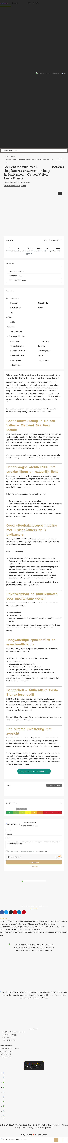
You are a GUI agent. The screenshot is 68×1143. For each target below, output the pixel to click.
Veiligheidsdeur (43, 360)
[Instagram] (11, 912)
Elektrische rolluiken (17, 351)
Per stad (14, 3)
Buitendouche (43, 303)
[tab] (60, 193)
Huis (7, 156)
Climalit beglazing (16, 346)
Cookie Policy (27, 1128)
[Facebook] (2, 912)
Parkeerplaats (15, 360)
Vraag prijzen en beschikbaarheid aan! (34, 771)
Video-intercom (16, 365)
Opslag (40, 356)
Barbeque (14, 303)
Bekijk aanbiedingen (29, 826)
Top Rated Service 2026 (34, 1066)
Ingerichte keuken (17, 356)
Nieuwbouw (17, 185)
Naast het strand (8, 185)
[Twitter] (6, 912)
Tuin (11, 313)
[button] (18, 146)
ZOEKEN (36, 3)
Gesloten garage (44, 351)
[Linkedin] (19, 912)
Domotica (41, 346)
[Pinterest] (24, 912)
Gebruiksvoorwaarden (41, 851)
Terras (40, 308)
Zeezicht (23, 185)
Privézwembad (15, 308)
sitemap (49, 1128)
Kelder (12, 322)
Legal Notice (40, 1128)
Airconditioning (43, 341)
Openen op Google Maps (54, 785)
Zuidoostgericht (16, 332)
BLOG (29, 3)
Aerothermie (15, 341)
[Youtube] (15, 912)
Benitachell (12, 156)
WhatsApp (35, 866)
